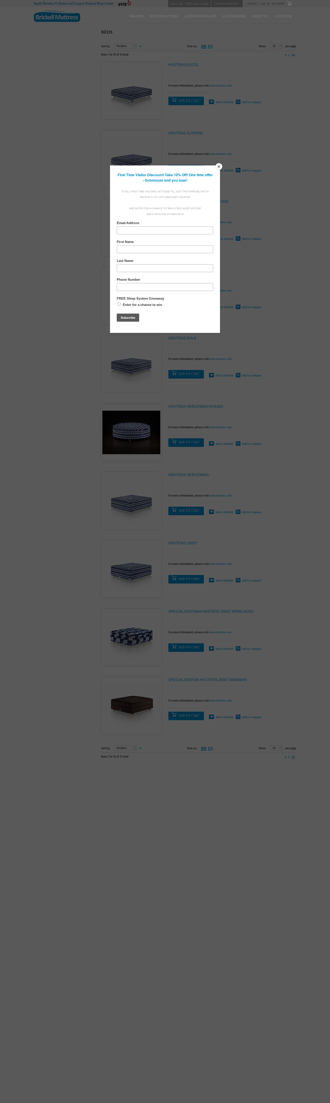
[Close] (219, 166)
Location (283, 16)
